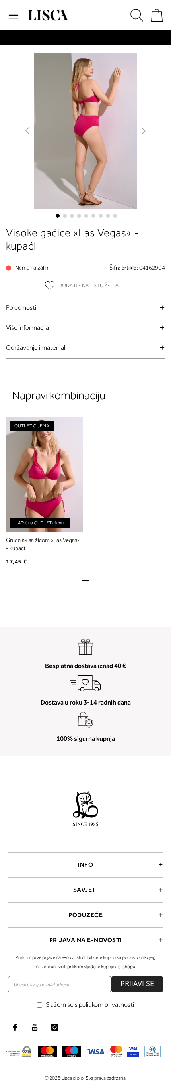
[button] (28, 131)
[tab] (85, 308)
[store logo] (47, 15)
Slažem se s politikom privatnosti (90, 1004)
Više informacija (27, 327)
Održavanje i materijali (36, 347)
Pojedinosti (21, 307)
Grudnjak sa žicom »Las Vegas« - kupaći (43, 544)
